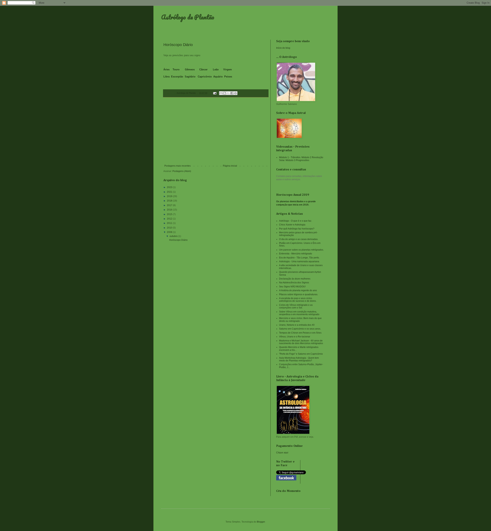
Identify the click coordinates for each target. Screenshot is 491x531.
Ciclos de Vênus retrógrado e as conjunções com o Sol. (296, 306)
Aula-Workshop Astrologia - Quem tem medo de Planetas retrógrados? (299, 359)
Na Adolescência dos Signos (294, 282)
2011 (170, 223)
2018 (170, 200)
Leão (216, 69)
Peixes (228, 76)
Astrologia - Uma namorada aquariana (299, 261)
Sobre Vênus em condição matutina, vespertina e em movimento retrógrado (299, 313)
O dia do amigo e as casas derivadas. (298, 239)
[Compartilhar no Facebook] (232, 93)
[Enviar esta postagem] (214, 93)
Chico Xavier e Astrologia (292, 224)
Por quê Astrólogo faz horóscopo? (296, 228)
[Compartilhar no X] (228, 93)
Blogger (261, 521)
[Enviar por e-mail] (221, 93)
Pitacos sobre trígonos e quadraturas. (298, 294)
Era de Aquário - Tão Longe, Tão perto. (299, 257)
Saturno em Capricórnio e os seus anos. (300, 328)
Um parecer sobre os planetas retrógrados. (301, 249)
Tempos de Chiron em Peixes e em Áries (300, 332)
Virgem (227, 69)
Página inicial (230, 165)
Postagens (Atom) (181, 171)
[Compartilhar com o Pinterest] (235, 93)
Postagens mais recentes (177, 165)
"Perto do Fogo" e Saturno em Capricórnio (301, 354)
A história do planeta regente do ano (298, 290)
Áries (166, 69)
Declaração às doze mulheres (294, 278)
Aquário (218, 76)
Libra (166, 76)
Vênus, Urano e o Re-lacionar (294, 336)
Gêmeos (190, 69)
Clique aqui (282, 452)
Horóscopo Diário (178, 45)
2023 (170, 187)
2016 (170, 209)
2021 (170, 192)
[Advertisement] (215, 133)
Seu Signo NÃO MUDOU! (292, 286)
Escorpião (177, 76)
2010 (170, 227)
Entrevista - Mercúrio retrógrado (295, 253)
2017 (170, 205)
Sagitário (190, 76)
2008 (170, 232)
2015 (170, 214)
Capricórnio (205, 76)
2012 (170, 218)
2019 (170, 196)
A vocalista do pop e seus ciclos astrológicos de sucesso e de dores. (297, 299)
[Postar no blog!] (225, 93)
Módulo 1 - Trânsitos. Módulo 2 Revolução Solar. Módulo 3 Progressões (301, 158)
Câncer (203, 69)
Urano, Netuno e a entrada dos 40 (297, 325)
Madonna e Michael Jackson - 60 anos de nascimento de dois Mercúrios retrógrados (301, 342)
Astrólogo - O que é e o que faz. (295, 220)
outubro (174, 236)
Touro (176, 69)
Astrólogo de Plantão (187, 17)
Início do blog (283, 48)
